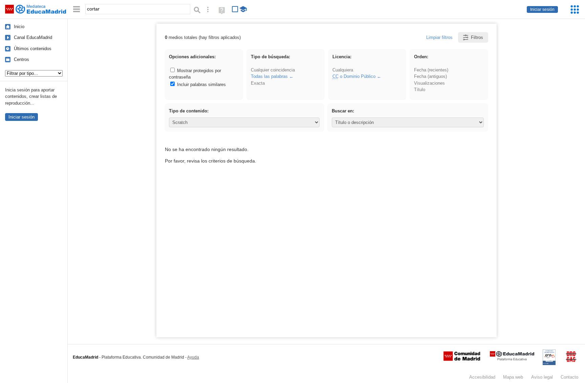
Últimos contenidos (32, 48)
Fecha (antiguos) (430, 76)
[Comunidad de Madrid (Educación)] (461, 359)
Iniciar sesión (542, 9)
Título (419, 89)
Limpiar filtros (439, 37)
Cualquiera (342, 69)
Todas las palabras (269, 76)
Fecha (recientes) (431, 69)
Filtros (477, 37)
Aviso (542, 377)
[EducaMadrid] (512, 359)
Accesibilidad (482, 377)
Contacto (569, 377)
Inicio (19, 26)
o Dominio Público (353, 76)
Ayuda (193, 357)
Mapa (513, 377)
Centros (21, 59)
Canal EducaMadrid (33, 37)
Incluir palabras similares (201, 84)
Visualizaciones (429, 83)
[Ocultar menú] (76, 9)
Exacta (258, 83)
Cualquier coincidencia (273, 69)
